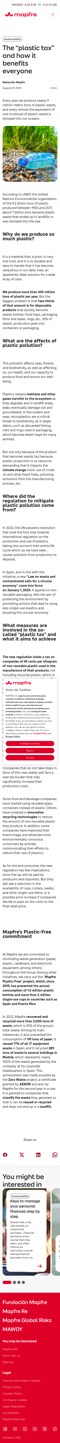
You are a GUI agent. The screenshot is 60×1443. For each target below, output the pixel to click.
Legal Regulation (14, 1406)
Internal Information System (21, 1380)
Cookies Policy (12, 1393)
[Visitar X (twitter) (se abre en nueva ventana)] (44, 1429)
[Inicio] (7, 14)
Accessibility (11, 1413)
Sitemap (8, 1362)
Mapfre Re (15, 1311)
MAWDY (12, 1329)
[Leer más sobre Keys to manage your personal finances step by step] (26, 1266)
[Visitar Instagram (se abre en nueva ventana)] (24, 1429)
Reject (30, 750)
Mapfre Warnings (14, 1419)
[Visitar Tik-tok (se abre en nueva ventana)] (54, 1429)
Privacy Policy (12, 1387)
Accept (30, 757)
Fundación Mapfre (25, 1302)
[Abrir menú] (53, 15)
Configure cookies (30, 743)
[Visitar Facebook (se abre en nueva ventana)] (5, 1429)
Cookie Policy (40, 733)
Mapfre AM (10, 1349)
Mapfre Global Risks (27, 1320)
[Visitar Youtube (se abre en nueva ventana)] (15, 1429)
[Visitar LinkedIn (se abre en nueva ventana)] (34, 1429)
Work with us (11, 1355)
